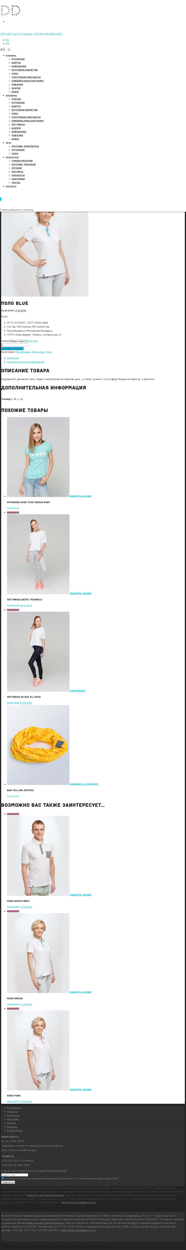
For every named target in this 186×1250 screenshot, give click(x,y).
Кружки (17, 168)
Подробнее (77, 691)
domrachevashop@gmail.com (78, 1202)
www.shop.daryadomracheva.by (45, 1195)
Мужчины (11, 56)
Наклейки (18, 179)
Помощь (12, 1126)
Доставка (13, 1119)
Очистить (32, 340)
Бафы (15, 139)
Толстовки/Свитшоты (26, 77)
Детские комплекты (25, 146)
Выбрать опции (80, 496)
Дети (8, 143)
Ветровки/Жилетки (25, 70)
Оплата (11, 1123)
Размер (5, 341)
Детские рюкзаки (24, 164)
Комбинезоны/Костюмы (28, 81)
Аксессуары (12, 157)
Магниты (17, 172)
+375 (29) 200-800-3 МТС (48, 33)
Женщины (11, 96)
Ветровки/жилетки (25, 110)
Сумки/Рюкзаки (22, 161)
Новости (12, 1111)
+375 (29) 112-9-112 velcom (16, 33)
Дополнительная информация (25, 362)
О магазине (14, 1107)
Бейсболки (19, 66)
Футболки (18, 59)
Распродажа (23, 352)
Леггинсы (18, 124)
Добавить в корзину (12, 348)
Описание (13, 358)
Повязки (17, 84)
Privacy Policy (15, 1130)
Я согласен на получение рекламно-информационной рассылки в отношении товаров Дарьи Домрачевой (61, 1178)
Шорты (16, 62)
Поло (15, 73)
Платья (16, 99)
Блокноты (18, 175)
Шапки (16, 88)
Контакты (11, 186)
